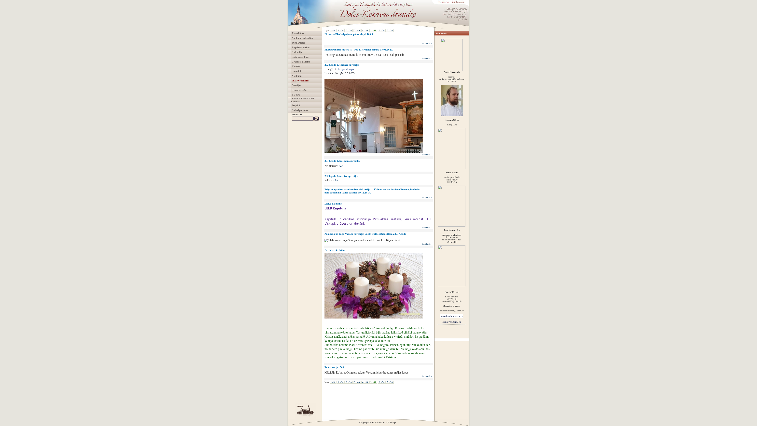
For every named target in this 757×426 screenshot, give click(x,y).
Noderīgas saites (299, 110)
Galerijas (296, 85)
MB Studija (391, 422)
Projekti (295, 105)
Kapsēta (295, 66)
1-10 (333, 30)
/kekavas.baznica (452, 321)
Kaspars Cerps (346, 69)
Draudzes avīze (299, 90)
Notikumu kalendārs (302, 38)
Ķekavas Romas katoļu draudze (303, 100)
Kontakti (296, 71)
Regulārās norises (300, 47)
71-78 (390, 30)
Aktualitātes (297, 33)
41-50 (365, 30)
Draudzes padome (300, 61)
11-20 (341, 30)
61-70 (382, 30)
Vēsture (295, 94)
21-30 (349, 30)
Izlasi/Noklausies (300, 80)
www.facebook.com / (451, 316)
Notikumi (296, 76)
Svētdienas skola (300, 57)
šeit (341, 166)
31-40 (357, 30)
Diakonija (296, 52)
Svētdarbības (298, 42)
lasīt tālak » (427, 43)
